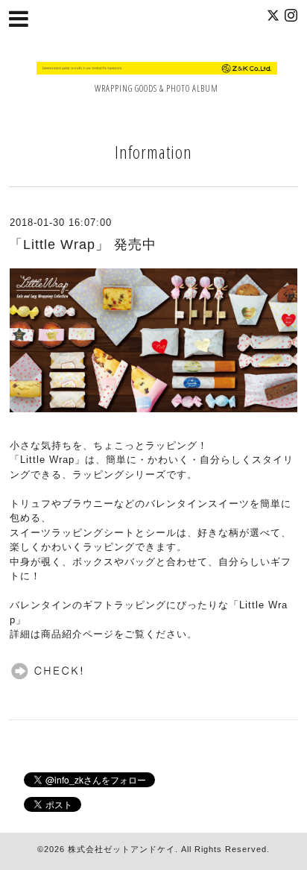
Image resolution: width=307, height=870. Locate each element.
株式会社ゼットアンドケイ (121, 849)
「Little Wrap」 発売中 (82, 244)
